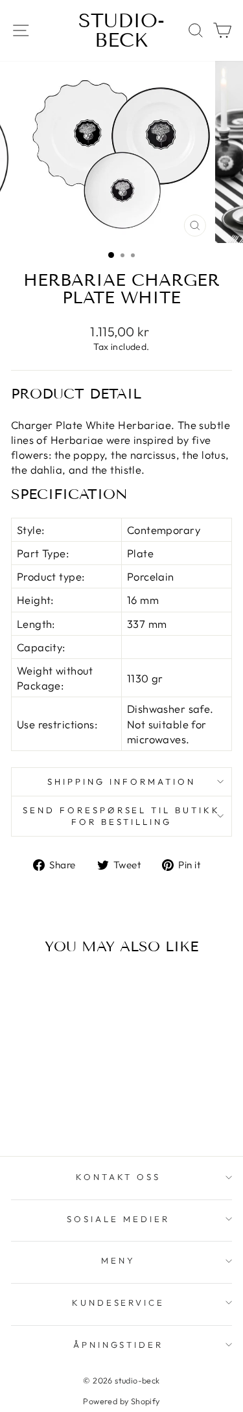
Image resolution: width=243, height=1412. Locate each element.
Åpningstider (118, 1344)
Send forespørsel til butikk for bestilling (121, 816)
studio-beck (121, 30)
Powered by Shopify (121, 1401)
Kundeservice (118, 1302)
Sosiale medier (118, 1219)
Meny (118, 1260)
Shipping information (121, 781)
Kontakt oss (118, 1177)
